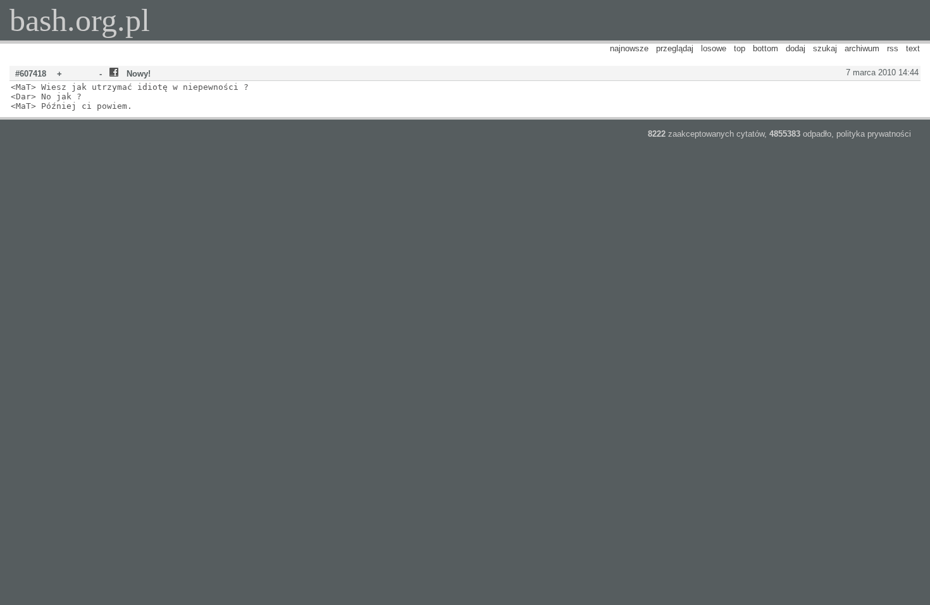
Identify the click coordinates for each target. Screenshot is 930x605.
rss (892, 48)
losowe (713, 48)
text (913, 48)
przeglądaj (674, 48)
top (739, 48)
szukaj (825, 48)
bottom (765, 48)
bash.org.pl (79, 20)
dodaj (795, 48)
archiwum (862, 48)
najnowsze (629, 48)
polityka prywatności (873, 134)
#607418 (30, 73)
